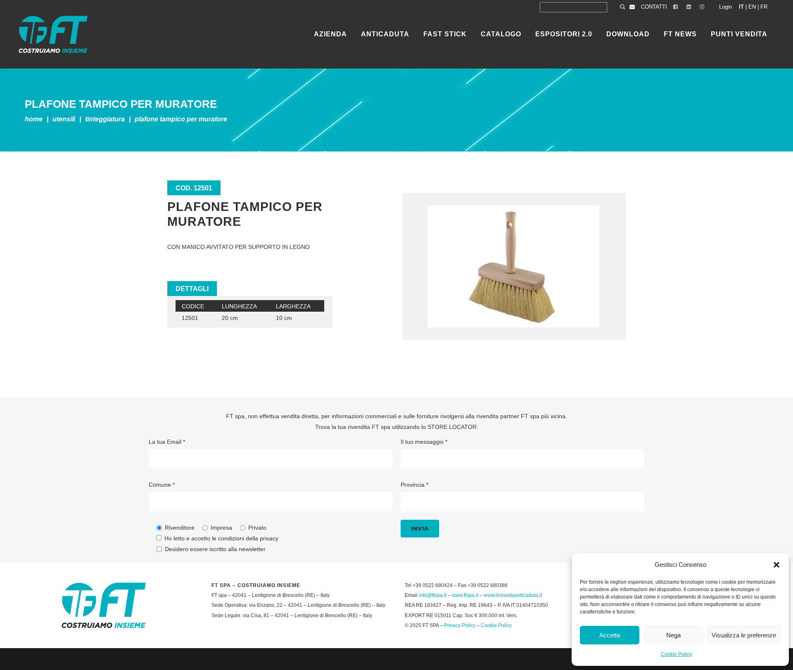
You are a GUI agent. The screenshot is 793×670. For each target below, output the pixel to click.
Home (34, 119)
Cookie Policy (676, 654)
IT (741, 7)
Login (725, 7)
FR (763, 7)
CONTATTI (654, 7)
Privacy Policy (459, 625)
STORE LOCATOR (452, 427)
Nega (673, 635)
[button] (776, 565)
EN (752, 7)
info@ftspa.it (432, 595)
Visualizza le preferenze (744, 635)
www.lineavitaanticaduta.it (513, 595)
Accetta (609, 635)
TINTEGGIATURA (105, 119)
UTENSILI (63, 119)
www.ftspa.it (465, 595)
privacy (269, 538)
